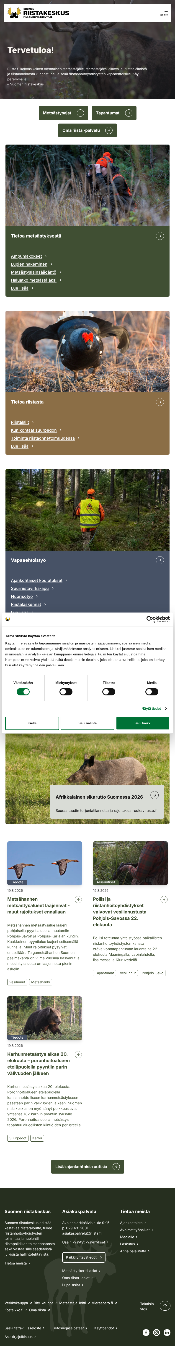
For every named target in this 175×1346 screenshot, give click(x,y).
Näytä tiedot (151, 708)
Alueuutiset (106, 882)
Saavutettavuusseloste (23, 1328)
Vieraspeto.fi (102, 1303)
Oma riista (37, 1310)
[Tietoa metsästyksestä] (160, 236)
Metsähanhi (40, 982)
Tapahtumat (104, 973)
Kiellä (32, 723)
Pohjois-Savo (152, 973)
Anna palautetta (133, 1251)
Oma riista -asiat (76, 1278)
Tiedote (17, 882)
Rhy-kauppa (44, 1303)
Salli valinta (87, 723)
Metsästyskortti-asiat (79, 1271)
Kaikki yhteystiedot (81, 1257)
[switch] (65, 691)
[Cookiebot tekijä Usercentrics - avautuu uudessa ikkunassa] (150, 619)
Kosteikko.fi (14, 1310)
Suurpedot (17, 1138)
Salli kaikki (142, 723)
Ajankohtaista (131, 1223)
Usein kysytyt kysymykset (83, 1242)
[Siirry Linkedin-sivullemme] (167, 1332)
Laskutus (127, 1244)
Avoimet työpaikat (135, 1230)
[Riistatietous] (160, 402)
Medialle (127, 1237)
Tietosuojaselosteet (68, 1328)
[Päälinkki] (160, 560)
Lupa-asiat (71, 1285)
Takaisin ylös (147, 1306)
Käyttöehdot (104, 1328)
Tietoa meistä (16, 1263)
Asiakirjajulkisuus (19, 1337)
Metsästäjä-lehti (72, 1303)
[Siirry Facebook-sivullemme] (146, 1332)
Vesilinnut (17, 982)
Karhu (37, 1138)
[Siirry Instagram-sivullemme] (156, 1332)
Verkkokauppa (16, 1303)
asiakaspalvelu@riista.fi (82, 1233)
